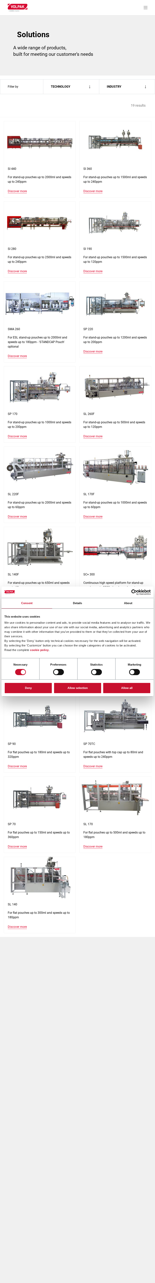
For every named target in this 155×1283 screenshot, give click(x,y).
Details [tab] (77, 603)
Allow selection (77, 688)
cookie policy (39, 650)
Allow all (127, 688)
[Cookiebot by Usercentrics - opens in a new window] (134, 592)
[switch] (58, 672)
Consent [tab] (27, 603)
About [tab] (128, 603)
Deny (28, 688)
